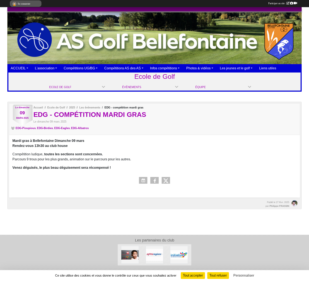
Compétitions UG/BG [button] (79, 68)
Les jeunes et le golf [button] (235, 68)
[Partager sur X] (166, 180)
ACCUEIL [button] (18, 68)
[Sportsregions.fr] (155, 254)
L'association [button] (44, 68)
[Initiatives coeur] (130, 254)
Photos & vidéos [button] (198, 68)
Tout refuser (218, 275)
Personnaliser (243, 275)
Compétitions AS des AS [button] (122, 68)
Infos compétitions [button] (163, 68)
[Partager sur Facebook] (154, 180)
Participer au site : (277, 3)
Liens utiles (267, 68)
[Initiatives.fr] (179, 254)
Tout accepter (193, 275)
